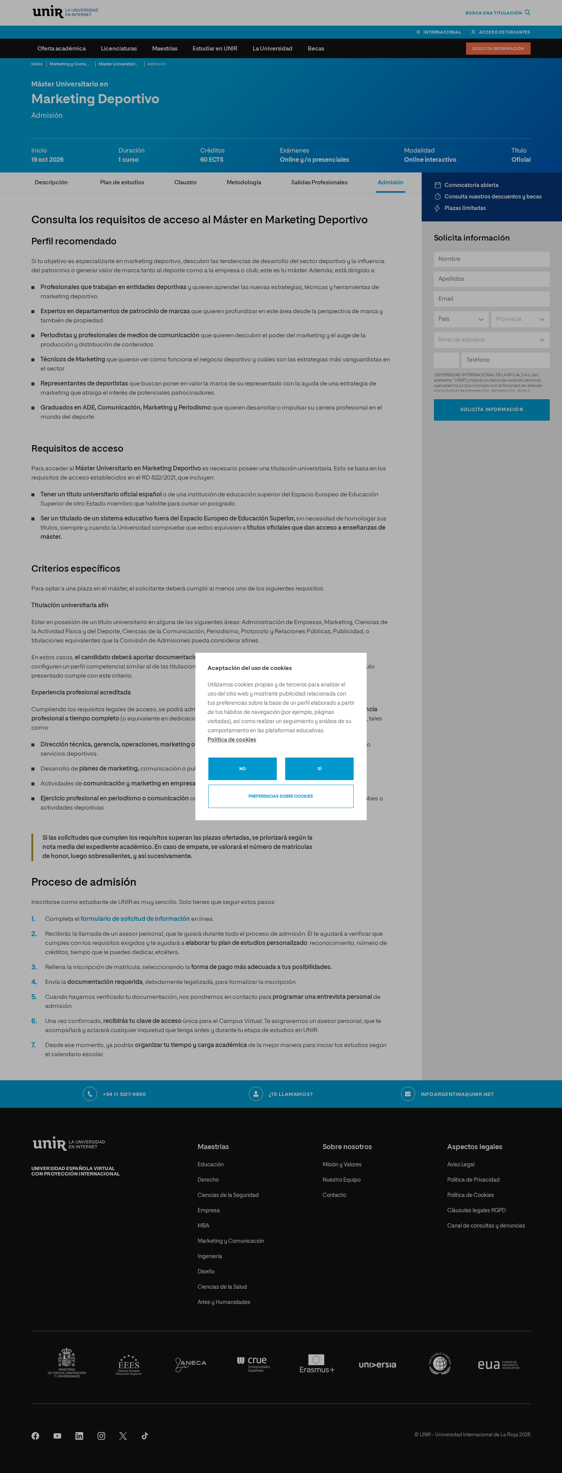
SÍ (320, 769)
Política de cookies (232, 740)
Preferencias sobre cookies (281, 796)
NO (242, 769)
